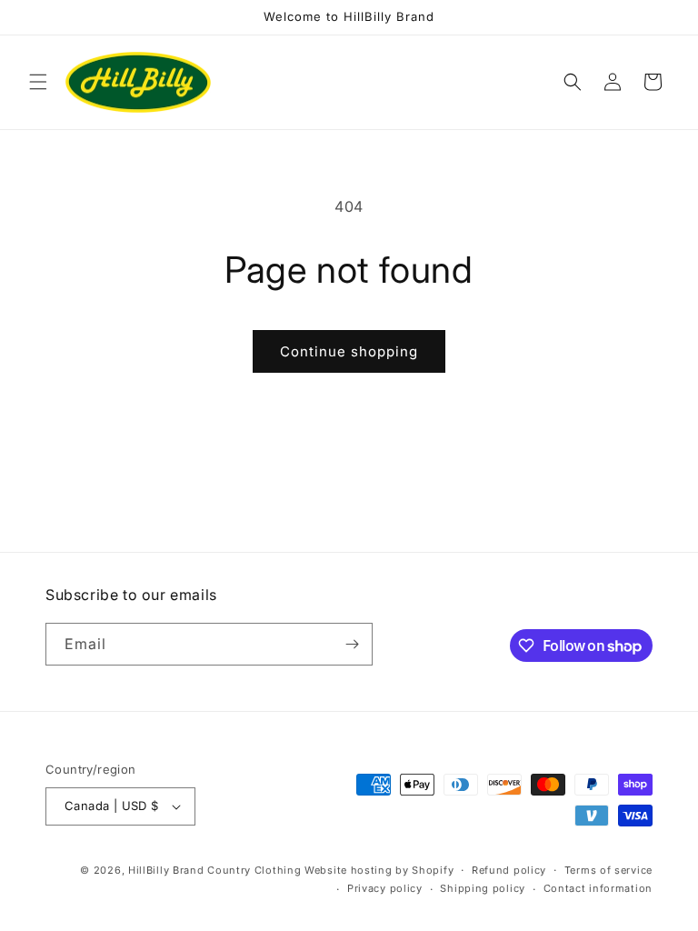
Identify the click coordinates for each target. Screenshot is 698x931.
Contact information (598, 888)
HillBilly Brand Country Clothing (214, 870)
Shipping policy (482, 888)
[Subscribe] (352, 644)
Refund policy (509, 870)
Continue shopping (349, 351)
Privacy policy (385, 888)
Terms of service (608, 870)
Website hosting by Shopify (379, 870)
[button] (38, 82)
